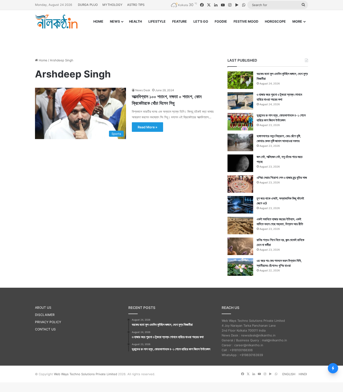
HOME (98, 21)
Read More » (147, 127)
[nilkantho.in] (56, 21)
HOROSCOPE (275, 21)
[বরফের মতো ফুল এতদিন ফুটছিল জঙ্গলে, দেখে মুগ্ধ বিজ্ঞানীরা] (240, 80)
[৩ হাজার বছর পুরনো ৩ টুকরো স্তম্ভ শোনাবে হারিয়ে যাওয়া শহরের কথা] (240, 101)
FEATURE (179, 21)
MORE (297, 21)
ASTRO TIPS (135, 5)
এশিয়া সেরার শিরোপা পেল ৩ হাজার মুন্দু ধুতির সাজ (282, 177)
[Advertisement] (171, 38)
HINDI (303, 374)
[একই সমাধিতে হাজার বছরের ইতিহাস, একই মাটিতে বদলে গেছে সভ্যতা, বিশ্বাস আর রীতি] (240, 225)
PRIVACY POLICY (48, 322)
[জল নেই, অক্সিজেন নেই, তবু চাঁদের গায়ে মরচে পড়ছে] (240, 163)
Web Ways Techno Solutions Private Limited (85, 374)
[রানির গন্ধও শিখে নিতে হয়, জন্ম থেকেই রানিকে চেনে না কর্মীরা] (240, 246)
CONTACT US (45, 329)
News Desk (142, 90)
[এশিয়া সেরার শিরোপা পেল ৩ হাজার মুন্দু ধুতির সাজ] (240, 184)
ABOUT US (43, 307)
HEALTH (135, 21)
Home (42, 60)
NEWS (115, 21)
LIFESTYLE (157, 21)
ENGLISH (288, 374)
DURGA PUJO (88, 5)
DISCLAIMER (45, 315)
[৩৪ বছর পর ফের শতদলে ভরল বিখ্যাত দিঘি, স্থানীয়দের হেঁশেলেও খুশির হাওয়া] (240, 267)
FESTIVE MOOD (246, 21)
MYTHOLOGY (112, 5)
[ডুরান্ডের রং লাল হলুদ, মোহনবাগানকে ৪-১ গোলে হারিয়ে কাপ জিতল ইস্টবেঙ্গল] (240, 121)
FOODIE (221, 21)
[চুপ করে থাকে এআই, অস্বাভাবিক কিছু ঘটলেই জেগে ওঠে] (240, 205)
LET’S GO (200, 21)
